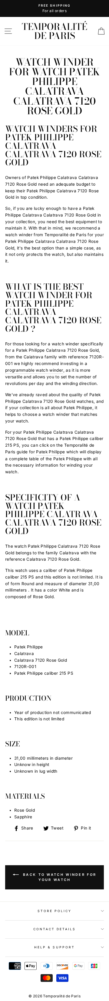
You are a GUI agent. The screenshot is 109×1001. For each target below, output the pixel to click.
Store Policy (55, 911)
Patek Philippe (50, 451)
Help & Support (54, 947)
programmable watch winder (34, 370)
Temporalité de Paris (54, 31)
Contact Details (54, 929)
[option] (54, 8)
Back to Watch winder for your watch (59, 877)
